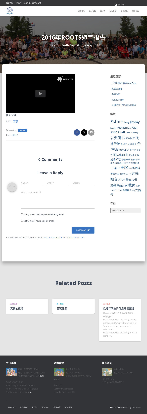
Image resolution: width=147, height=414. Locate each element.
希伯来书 (125, 159)
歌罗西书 (127, 163)
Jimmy (135, 122)
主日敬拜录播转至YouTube (124, 83)
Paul (134, 127)
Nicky (128, 128)
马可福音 (127, 190)
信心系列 (123, 144)
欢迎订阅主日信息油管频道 (124, 105)
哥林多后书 (134, 155)
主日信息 (92, 11)
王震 (130, 168)
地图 (42, 375)
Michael (121, 127)
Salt (122, 132)
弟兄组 (133, 160)
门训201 (118, 190)
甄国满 (136, 168)
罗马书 (121, 179)
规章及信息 (36, 3)
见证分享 (113, 11)
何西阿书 (130, 138)
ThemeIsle (136, 407)
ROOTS (15, 135)
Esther (116, 121)
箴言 (122, 174)
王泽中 (115, 168)
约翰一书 (127, 174)
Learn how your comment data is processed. (63, 237)
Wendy (135, 133)
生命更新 (115, 173)
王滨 (124, 167)
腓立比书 (131, 179)
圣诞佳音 (116, 94)
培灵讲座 (124, 11)
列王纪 (133, 150)
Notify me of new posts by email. (38, 220)
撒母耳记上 (118, 163)
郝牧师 (130, 184)
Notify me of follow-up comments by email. (43, 214)
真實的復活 (117, 88)
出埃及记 (123, 150)
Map (30, 392)
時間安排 (18, 3)
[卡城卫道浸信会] (9, 10)
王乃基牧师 (134, 163)
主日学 (102, 11)
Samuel (129, 132)
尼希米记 (115, 159)
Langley (113, 128)
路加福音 (117, 185)
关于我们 (9, 3)
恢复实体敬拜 (118, 99)
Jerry (126, 122)
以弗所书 (117, 137)
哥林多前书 (120, 155)
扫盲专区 (135, 11)
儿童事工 (132, 143)
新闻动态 (81, 11)
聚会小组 (27, 3)
